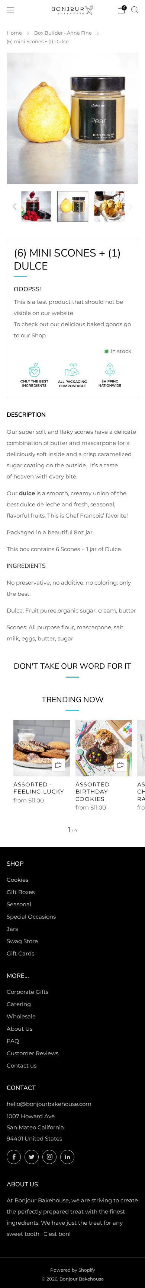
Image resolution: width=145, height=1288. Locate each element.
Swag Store (22, 941)
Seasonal (19, 904)
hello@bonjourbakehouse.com (49, 1103)
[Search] (134, 9)
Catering (19, 1004)
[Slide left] (16, 206)
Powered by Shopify (72, 1270)
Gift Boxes (21, 892)
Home (14, 33)
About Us (19, 1028)
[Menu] (10, 10)
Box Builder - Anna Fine (63, 33)
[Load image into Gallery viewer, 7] (109, 206)
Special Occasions (31, 916)
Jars (12, 928)
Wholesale (21, 1016)
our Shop (33, 335)
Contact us (21, 1065)
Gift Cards (20, 953)
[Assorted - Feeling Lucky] (41, 748)
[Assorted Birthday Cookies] (103, 748)
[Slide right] (129, 206)
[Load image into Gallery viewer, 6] (72, 206)
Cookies (17, 879)
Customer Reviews (32, 1053)
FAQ (13, 1040)
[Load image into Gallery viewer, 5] (36, 206)
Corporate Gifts (27, 991)
